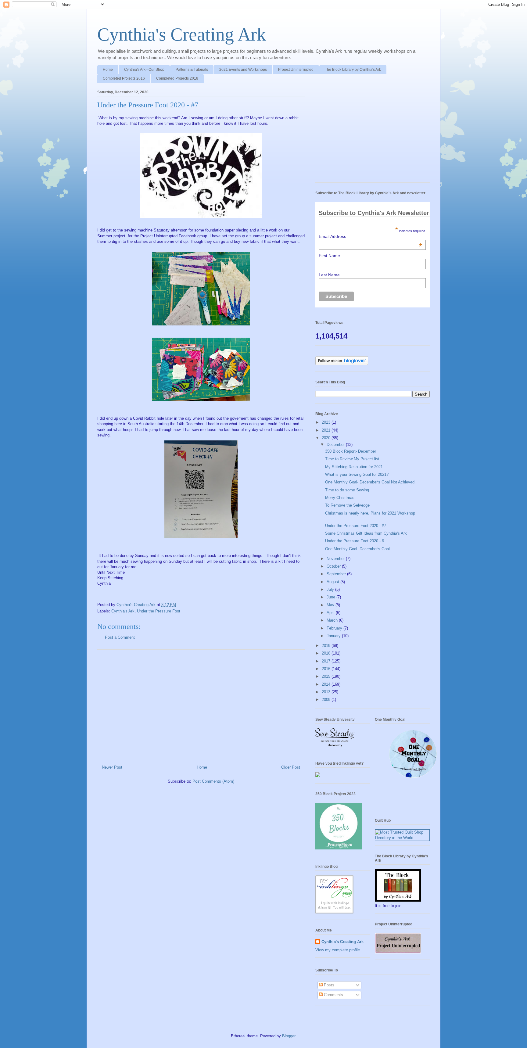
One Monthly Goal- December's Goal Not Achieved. (370, 482)
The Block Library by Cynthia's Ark (353, 69)
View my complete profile (337, 950)
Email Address (370, 236)
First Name (329, 255)
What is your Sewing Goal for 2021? (357, 474)
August (333, 582)
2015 (327, 676)
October (334, 566)
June (331, 597)
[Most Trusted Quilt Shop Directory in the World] (402, 837)
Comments (333, 994)
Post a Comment (120, 637)
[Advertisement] (201, 705)
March (333, 620)
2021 (327, 430)
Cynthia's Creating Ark (181, 34)
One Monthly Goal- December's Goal (357, 549)
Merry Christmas (339, 497)
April (331, 612)
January (334, 635)
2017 (327, 661)
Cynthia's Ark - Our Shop (144, 69)
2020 (327, 438)
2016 (327, 668)
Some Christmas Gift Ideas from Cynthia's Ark (366, 533)
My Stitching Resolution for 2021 (354, 467)
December (336, 444)
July (331, 589)
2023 (327, 422)
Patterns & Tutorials (192, 69)
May (331, 605)
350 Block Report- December (350, 451)
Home (108, 69)
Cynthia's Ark (122, 611)
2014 (327, 684)
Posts (328, 985)
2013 (327, 692)
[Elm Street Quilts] (413, 778)
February (335, 628)
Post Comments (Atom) (213, 781)
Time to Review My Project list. (353, 459)
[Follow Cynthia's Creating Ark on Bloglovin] (341, 363)
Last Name (329, 274)
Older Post (290, 767)
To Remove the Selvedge (347, 505)
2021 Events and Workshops (243, 69)
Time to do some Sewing (347, 490)
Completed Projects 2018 (177, 78)
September (337, 574)
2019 (327, 645)
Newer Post (112, 767)
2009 (327, 699)
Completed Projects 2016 (124, 78)
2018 (327, 653)
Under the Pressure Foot (158, 611)
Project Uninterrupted (296, 69)
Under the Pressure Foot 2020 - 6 (354, 541)
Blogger (288, 1036)
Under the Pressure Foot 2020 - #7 (355, 525)
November (336, 558)
